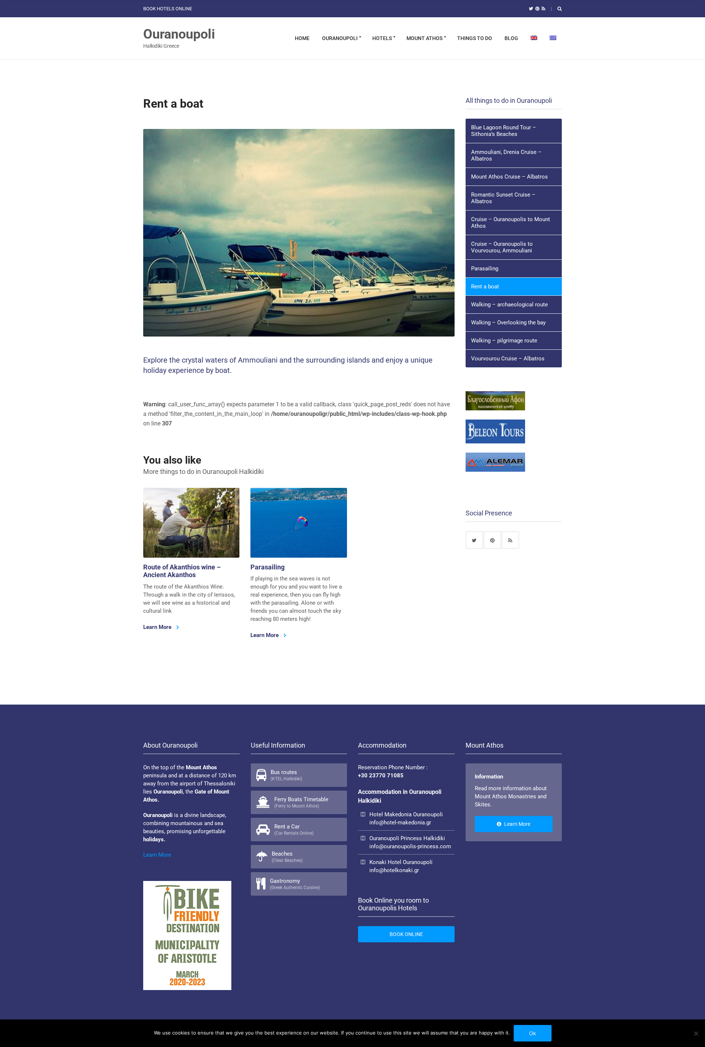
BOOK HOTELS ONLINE (167, 8)
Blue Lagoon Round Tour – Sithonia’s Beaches (503, 130)
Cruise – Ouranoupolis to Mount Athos (510, 222)
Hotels (382, 38)
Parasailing (267, 567)
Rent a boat (485, 286)
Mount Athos (424, 38)
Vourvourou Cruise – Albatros (508, 358)
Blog (511, 38)
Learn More (158, 627)
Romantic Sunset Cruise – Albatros (503, 198)
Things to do (474, 38)
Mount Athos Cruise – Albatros (509, 176)
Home (302, 38)
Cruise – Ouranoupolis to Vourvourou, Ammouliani (502, 247)
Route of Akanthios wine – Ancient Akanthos (182, 571)
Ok (532, 1033)
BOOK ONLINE (406, 934)
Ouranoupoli (179, 34)
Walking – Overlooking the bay (508, 322)
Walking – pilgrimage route (504, 340)
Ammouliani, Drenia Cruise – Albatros (506, 155)
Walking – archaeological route (509, 304)
